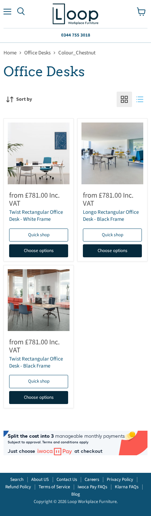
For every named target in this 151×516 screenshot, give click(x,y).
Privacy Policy (120, 479)
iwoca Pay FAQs (92, 487)
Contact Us (67, 479)
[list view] (139, 99)
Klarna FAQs (126, 487)
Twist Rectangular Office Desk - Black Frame (36, 362)
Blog (75, 494)
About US (40, 479)
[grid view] (124, 99)
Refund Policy (18, 487)
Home (10, 53)
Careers (92, 479)
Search (17, 479)
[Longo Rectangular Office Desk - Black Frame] (112, 153)
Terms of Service (54, 487)
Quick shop (39, 235)
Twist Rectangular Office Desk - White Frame (36, 216)
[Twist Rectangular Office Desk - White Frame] (39, 153)
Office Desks (37, 53)
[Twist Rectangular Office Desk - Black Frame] (39, 300)
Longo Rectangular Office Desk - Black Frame (111, 216)
